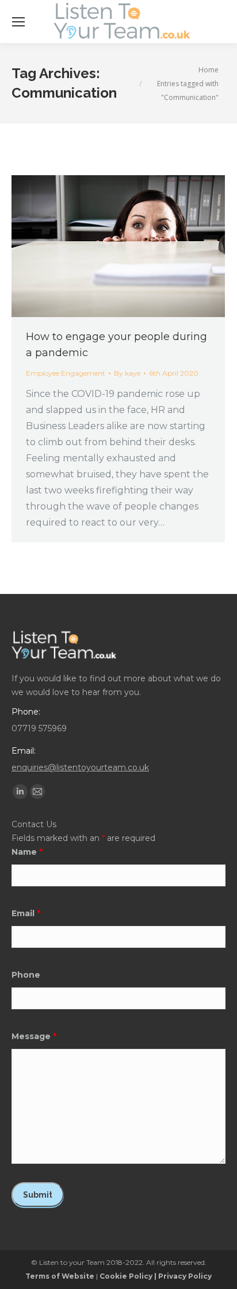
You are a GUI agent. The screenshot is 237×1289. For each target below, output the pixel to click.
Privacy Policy (185, 1276)
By (127, 373)
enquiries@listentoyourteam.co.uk (80, 767)
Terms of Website (59, 1276)
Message (34, 1036)
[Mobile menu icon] (18, 22)
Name (27, 852)
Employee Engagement (65, 373)
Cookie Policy (126, 1276)
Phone (26, 975)
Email (26, 913)
